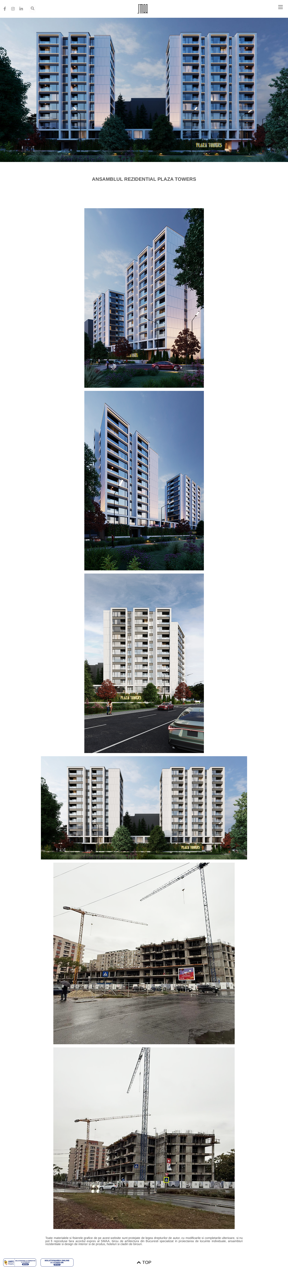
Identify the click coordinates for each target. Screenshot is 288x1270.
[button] (281, 7)
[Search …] (32, 9)
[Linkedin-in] (21, 9)
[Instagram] (13, 9)
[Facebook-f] (5, 9)
